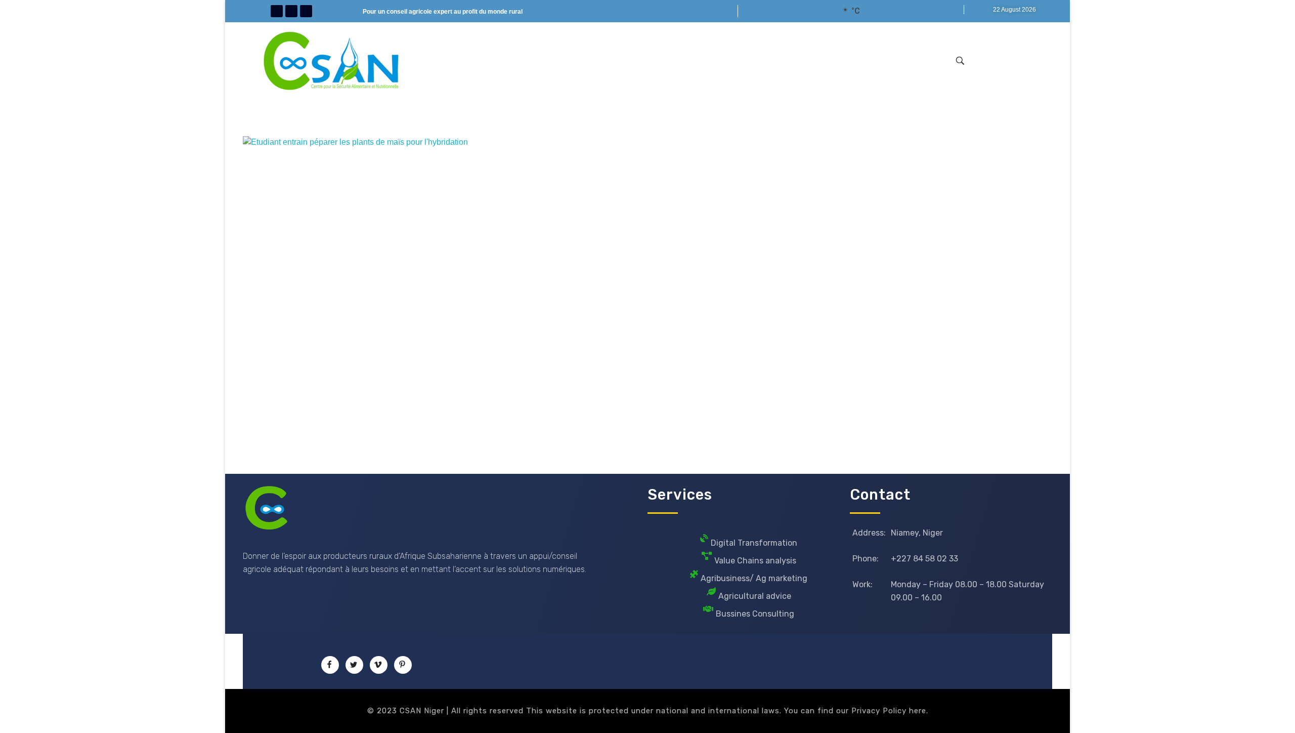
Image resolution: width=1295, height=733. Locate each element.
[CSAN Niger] (267, 508)
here (917, 710)
